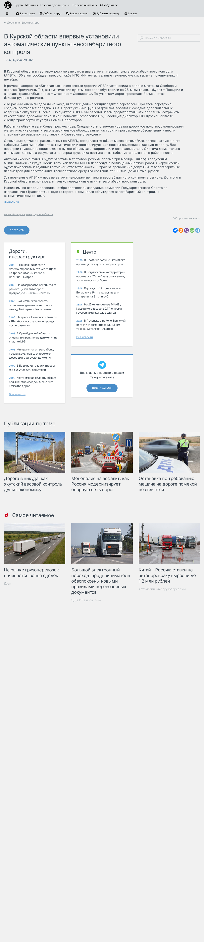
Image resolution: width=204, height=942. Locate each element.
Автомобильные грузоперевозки (162, 589)
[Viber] (186, 230)
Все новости (17, 394)
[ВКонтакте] (175, 230)
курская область (43, 214)
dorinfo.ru (11, 202)
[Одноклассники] (180, 230)
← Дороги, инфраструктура (21, 22)
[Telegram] (197, 230)
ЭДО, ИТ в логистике (86, 600)
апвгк (29, 214)
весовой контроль (14, 214)
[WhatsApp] (192, 230)
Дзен (7, 583)
